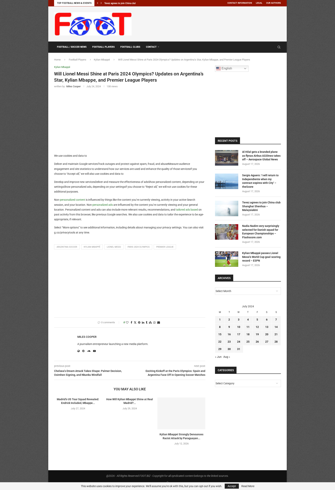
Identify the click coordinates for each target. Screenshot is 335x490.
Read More (247, 486)
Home (57, 59)
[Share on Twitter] (135, 323)
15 (219, 334)
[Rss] (273, 47)
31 (238, 349)
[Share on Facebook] (131, 323)
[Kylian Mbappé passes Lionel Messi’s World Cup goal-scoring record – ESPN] (226, 259)
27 (266, 341)
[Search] (279, 47)
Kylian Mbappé (102, 59)
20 (266, 334)
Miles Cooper (87, 336)
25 (248, 341)
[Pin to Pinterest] (139, 323)
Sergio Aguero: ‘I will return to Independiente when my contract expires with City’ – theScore (260, 181)
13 (266, 326)
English (226, 68)
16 (229, 334)
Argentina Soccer (67, 247)
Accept (232, 486)
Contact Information (239, 3)
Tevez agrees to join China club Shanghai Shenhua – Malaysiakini (261, 206)
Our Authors (273, 3)
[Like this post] (127, 323)
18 (248, 334)
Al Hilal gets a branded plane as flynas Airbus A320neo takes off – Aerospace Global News (261, 155)
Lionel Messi (114, 247)
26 (257, 341)
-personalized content (72, 199)
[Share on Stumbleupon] (150, 323)
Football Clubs (130, 47)
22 (219, 341)
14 (276, 326)
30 (229, 349)
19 (257, 334)
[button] (97, 3)
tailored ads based (187, 209)
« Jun (218, 356)
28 (276, 341)
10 (238, 326)
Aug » (226, 356)
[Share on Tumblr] (146, 323)
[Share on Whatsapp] (154, 323)
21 (276, 334)
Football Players (103, 47)
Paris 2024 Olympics (139, 247)
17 (238, 334)
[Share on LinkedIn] (143, 323)
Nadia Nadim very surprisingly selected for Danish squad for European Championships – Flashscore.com (260, 231)
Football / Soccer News (71, 47)
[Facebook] (269, 47)
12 (257, 326)
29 (219, 349)
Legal (259, 3)
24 (238, 341)
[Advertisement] (210, 23)
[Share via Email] (158, 323)
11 (248, 326)
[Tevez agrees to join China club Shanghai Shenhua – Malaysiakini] (226, 208)
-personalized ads (102, 204)
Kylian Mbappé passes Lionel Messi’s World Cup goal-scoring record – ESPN (261, 256)
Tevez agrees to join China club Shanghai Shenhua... (131, 3)
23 (229, 341)
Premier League (165, 247)
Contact (151, 47)
